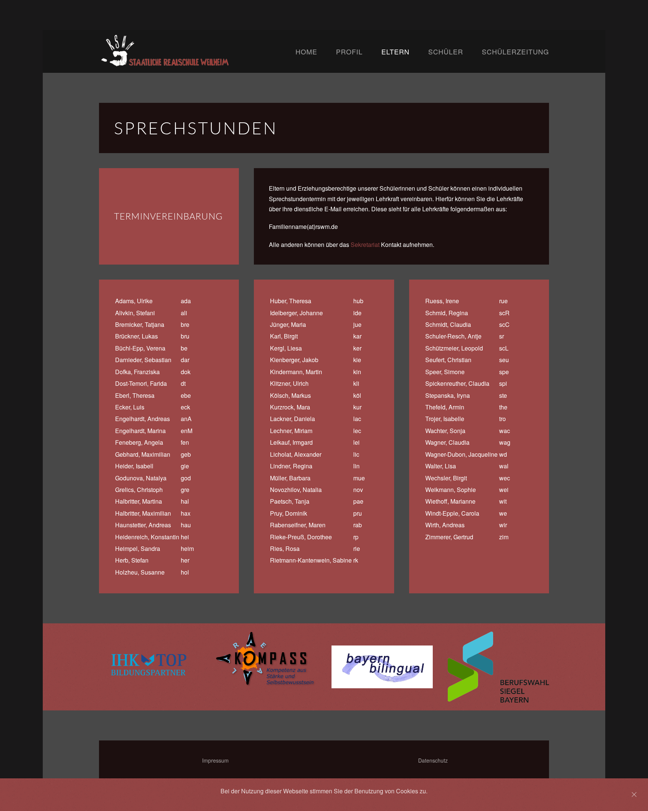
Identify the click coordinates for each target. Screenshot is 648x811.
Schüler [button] (445, 51)
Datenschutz (433, 760)
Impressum (215, 760)
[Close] (634, 794)
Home (306, 51)
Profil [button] (349, 51)
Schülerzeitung (515, 51)
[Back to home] (197, 51)
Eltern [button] (395, 51)
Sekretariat (365, 244)
